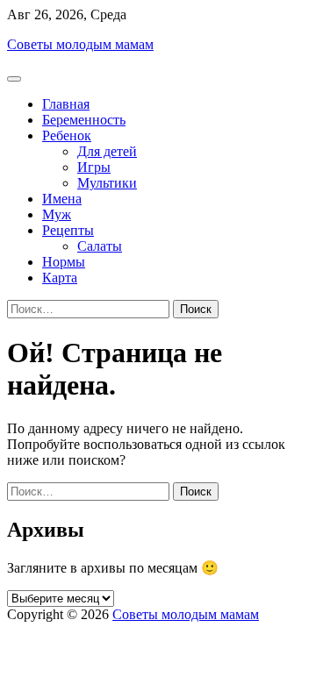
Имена (62, 198)
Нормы (63, 261)
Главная (66, 103)
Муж (56, 214)
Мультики (107, 182)
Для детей (107, 151)
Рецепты (68, 230)
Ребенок (66, 135)
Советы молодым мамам (80, 44)
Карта (59, 277)
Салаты (99, 246)
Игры (94, 167)
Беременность (84, 119)
